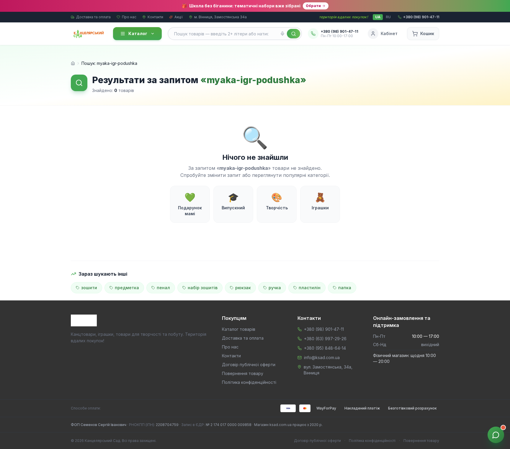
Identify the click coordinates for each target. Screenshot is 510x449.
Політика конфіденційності (249, 382)
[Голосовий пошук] (282, 33)
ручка (275, 287)
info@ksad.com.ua (322, 357)
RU (388, 17)
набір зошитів (203, 287)
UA (377, 17)
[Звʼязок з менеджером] (496, 435)
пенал (163, 287)
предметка (127, 287)
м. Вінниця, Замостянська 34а (220, 17)
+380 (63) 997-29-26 (325, 338)
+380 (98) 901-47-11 (324, 329)
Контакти (155, 17)
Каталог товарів (238, 329)
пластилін (310, 287)
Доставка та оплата (93, 17)
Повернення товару (242, 373)
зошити (89, 287)
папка (344, 287)
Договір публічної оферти (248, 364)
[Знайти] (293, 33)
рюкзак (243, 287)
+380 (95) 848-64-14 (325, 348)
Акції (178, 17)
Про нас (129, 17)
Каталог (137, 33)
